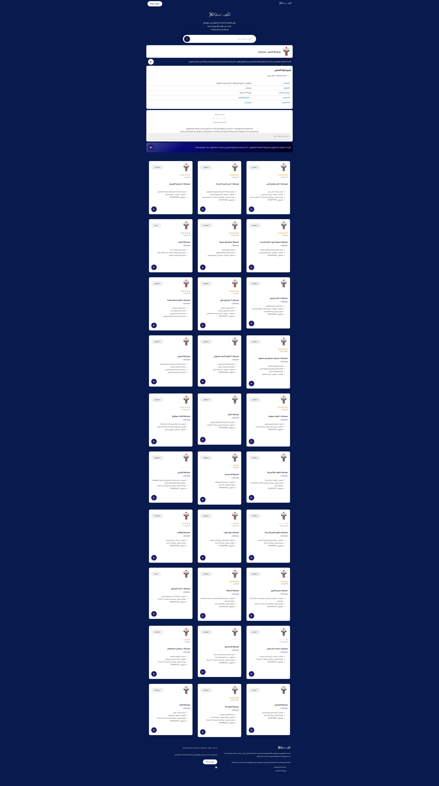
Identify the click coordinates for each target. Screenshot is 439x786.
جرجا (156, 225)
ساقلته (254, 516)
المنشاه (157, 167)
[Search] (187, 39)
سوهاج (248, 88)
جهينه (254, 457)
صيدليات (247, 102)
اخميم (254, 167)
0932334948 (244, 97)
